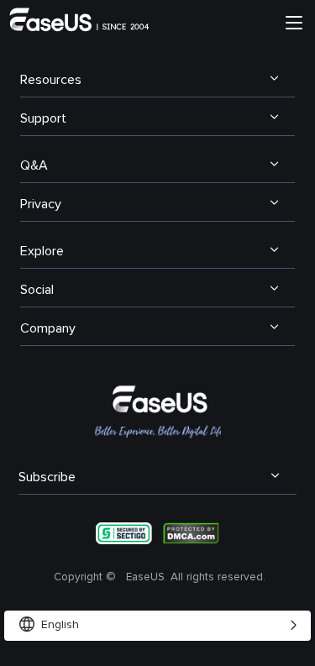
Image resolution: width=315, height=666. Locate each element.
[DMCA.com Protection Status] (191, 533)
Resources (50, 80)
